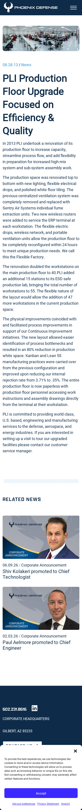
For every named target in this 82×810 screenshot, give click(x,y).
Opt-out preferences (23, 803)
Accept (41, 793)
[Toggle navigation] (73, 7)
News (26, 64)
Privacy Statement (48, 803)
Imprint (65, 803)
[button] (75, 750)
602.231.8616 (14, 709)
